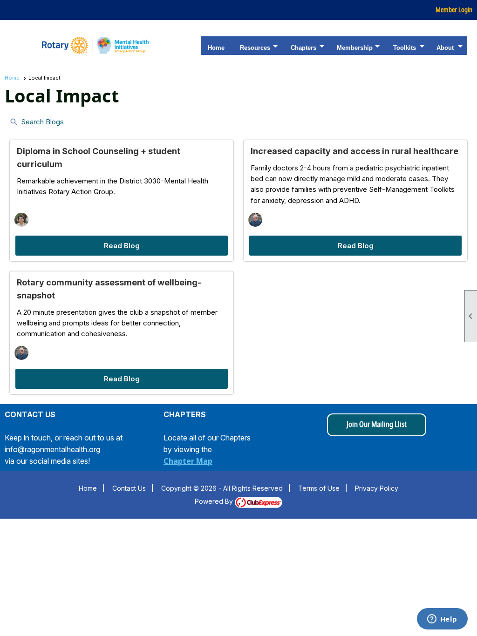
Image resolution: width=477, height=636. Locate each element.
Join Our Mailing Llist (377, 424)
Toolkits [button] (404, 47)
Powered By (215, 501)
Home (216, 47)
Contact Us (129, 488)
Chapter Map (188, 461)
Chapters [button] (303, 47)
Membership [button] (355, 47)
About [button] (445, 47)
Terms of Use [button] (319, 488)
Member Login (454, 10)
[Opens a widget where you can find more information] (442, 619)
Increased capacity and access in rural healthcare (354, 151)
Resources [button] (255, 47)
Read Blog (122, 245)
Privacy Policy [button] (376, 488)
